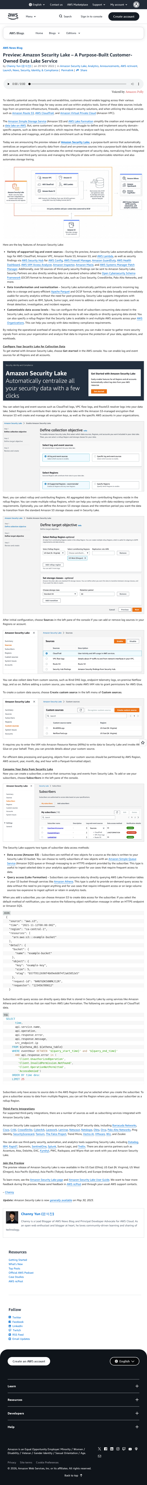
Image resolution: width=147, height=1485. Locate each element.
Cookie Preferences (47, 1462)
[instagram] (117, 1449)
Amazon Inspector (63, 264)
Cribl (13, 1129)
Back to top (71, 1475)
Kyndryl (44, 1150)
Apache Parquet (60, 291)
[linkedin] (111, 1449)
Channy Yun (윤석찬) (19, 66)
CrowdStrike (25, 1129)
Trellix (81, 1146)
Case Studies (16, 1276)
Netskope (86, 1129)
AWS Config (55, 260)
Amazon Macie (84, 264)
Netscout (74, 1129)
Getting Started (18, 1259)
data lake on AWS (15, 125)
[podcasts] (136, 1449)
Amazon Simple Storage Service (27, 121)
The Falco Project (56, 1134)
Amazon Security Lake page (46, 1179)
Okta (96, 1129)
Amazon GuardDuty (104, 260)
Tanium (40, 1134)
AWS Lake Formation (80, 121)
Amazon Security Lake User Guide (89, 1179)
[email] (99, 1457)
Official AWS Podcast (21, 1272)
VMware (100, 1134)
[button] (123, 16)
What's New (16, 1264)
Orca (103, 1129)
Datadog (133, 1142)
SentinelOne (39, 1146)
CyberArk (39, 1129)
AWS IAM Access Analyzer (36, 264)
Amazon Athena (63, 881)
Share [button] (83, 70)
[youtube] (130, 1449)
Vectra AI (88, 1134)
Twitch (16, 1330)
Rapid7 (13, 1146)
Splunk (52, 1146)
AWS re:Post (74, 1184)
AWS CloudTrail (44, 113)
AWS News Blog (12, 47)
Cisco (6, 1129)
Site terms (26, 1462)
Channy (9, 1192)
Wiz (108, 1134)
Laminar (63, 1129)
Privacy (12, 1462)
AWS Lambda (105, 256)
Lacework (51, 1129)
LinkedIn (17, 1326)
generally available (61, 1200)
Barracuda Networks (124, 1125)
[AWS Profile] (136, 5)
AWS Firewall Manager (77, 260)
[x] (99, 1449)
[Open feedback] (142, 742)
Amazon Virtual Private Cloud (78, 113)
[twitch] (124, 1449)
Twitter (16, 1317)
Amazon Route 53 (23, 113)
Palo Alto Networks (119, 1129)
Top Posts (14, 1268)
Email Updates (21, 1338)
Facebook (18, 1321)
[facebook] (105, 1449)
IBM (5, 1146)
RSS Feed (18, 1334)
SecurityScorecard (23, 1134)
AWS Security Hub (32, 260)
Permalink (67, 70)
